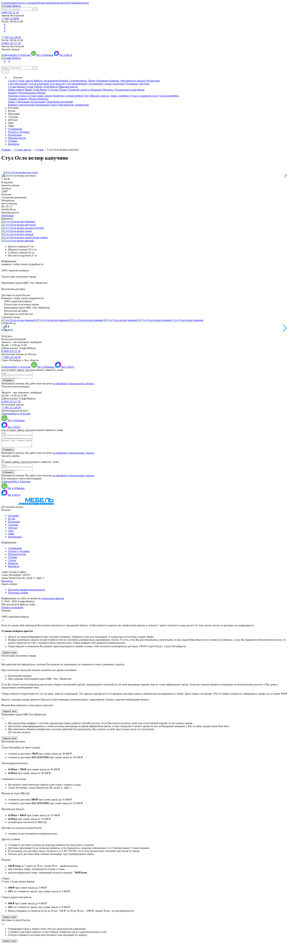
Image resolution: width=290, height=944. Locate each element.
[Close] (2, 390)
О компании (8, 2)
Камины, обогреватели (122, 80)
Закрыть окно (9, 652)
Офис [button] (11, 125)
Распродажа (43, 2)
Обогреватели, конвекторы (73, 104)
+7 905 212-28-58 (11, 37)
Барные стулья (25, 86)
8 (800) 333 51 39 (10, 43)
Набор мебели (16, 89)
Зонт (86, 95)
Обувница (108, 89)
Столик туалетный (114, 83)
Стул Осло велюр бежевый (188, 320)
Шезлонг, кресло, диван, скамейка (109, 95)
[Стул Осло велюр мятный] (18, 240)
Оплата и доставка (26, 2)
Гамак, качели (45, 95)
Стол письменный (76, 83)
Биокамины (42, 104)
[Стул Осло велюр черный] (18, 234)
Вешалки (96, 89)
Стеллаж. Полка (57, 89)
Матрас (41, 92)
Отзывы (73, 2)
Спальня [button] (13, 116)
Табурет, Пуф (41, 86)
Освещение (102, 80)
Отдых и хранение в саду (144, 95)
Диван (91, 80)
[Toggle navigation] (5, 71)
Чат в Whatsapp (45, 55)
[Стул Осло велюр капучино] (19, 224)
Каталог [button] (18, 77)
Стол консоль (57, 83)
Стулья (12, 86)
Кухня (11, 518)
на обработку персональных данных (73, 383)
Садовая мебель (78, 80)
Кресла (54, 86)
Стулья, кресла (24, 80)
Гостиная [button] (13, 107)
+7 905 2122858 (10, 18)
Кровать (63, 80)
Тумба (35, 89)
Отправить (8, 380)
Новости (13, 563)
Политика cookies (18, 592)
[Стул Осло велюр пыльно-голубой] (23, 227)
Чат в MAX (65, 55)
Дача (10, 530)
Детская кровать (27, 92)
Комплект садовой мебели (68, 95)
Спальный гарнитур (78, 89)
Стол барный (94, 83)
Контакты (83, 2)
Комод (43, 89)
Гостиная (13, 515)
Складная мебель (169, 95)
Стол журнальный (38, 83)
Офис (11, 533)
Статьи (12, 560)
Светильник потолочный (30, 101)
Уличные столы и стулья (22, 95)
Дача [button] (10, 122)
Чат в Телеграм (22, 55)
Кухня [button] (11, 110)
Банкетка (43, 98)
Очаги (53, 104)
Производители (59, 2)
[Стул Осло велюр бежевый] (19, 221)
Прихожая (14, 521)
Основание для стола (137, 83)
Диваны (32, 98)
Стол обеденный (17, 83)
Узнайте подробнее (12, 607)
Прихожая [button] (14, 113)
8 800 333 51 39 (10, 12)
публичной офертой (52, 598)
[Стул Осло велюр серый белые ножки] (25, 237)
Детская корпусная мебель (129, 89)
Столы (12, 80)
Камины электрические (21, 104)
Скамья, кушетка (17, 98)
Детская (12, 527)
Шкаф (28, 89)
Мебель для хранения (46, 80)
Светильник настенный (59, 101)
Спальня (13, 524)
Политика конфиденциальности (26, 589)
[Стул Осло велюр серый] (17, 231)
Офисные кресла (68, 86)
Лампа (11, 101)
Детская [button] (12, 119)
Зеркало (141, 80)
